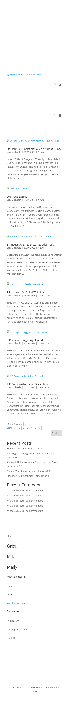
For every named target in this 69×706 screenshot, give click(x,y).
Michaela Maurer (16, 490)
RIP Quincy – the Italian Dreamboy (27, 384)
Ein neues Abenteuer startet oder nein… (31, 244)
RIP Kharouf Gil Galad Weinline (25, 292)
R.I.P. (47, 295)
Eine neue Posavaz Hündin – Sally (25, 448)
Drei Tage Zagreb (17, 196)
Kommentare (36, 490)
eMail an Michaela (17, 603)
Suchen (56, 433)
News (41, 152)
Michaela (16, 152)
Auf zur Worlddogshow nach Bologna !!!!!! (29, 470)
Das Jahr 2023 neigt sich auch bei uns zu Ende (34, 149)
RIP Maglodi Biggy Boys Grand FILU (28, 340)
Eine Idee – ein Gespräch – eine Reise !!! (28, 475)
